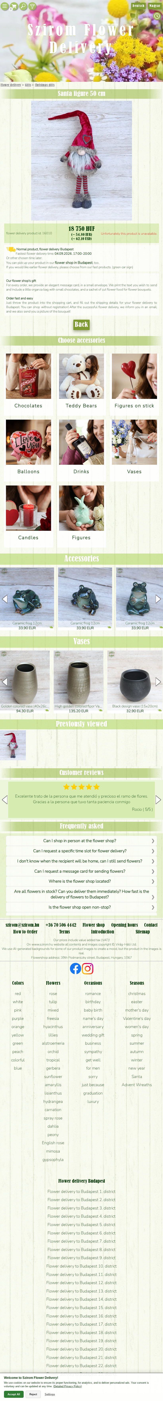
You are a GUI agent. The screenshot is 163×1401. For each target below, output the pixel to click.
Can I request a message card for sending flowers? (79, 871)
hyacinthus (53, 1026)
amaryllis (53, 1085)
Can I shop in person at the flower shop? (79, 840)
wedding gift (93, 1035)
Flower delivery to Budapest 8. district (81, 1249)
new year (136, 1068)
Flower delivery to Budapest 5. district (81, 1224)
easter (137, 1002)
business (93, 1043)
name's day (93, 1018)
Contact (150, 925)
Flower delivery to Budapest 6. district (81, 1233)
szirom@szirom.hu (22, 925)
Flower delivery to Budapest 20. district (81, 1349)
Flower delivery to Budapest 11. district (81, 1274)
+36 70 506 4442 (61, 925)
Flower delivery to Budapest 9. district (81, 1258)
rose (53, 993)
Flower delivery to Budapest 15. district (81, 1307)
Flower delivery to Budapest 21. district (81, 1357)
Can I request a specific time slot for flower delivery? (79, 851)
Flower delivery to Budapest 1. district (81, 1191)
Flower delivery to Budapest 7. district (81, 1241)
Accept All (14, 1394)
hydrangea (53, 1101)
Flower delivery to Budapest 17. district (81, 1324)
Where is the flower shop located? (80, 881)
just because (93, 1085)
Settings (50, 1394)
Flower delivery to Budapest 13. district (81, 1291)
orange (18, 1026)
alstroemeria (53, 1043)
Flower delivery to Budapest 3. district (81, 1208)
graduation (93, 1093)
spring (137, 1035)
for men (93, 1068)
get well (93, 1060)
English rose (53, 1143)
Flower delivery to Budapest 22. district (81, 1365)
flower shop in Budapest (74, 262)
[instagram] (88, 969)
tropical (53, 1060)
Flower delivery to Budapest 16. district (81, 1316)
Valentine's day (137, 1018)
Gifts (28, 85)
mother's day (136, 1010)
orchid (53, 1051)
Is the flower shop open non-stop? (80, 907)
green (18, 1043)
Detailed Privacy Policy (67, 1386)
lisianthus (53, 1093)
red (18, 993)
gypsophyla (53, 1159)
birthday (93, 1002)
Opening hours (124, 925)
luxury (93, 1101)
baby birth (93, 1010)
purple (18, 1018)
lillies (53, 1035)
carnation (53, 1109)
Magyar (154, 6)
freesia (53, 1018)
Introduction (102, 932)
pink (18, 1010)
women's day (137, 1026)
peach (17, 1051)
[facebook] (76, 969)
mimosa (53, 1151)
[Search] (23, 6)
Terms (64, 932)
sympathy (93, 1051)
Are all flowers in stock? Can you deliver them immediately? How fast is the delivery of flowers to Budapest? (81, 894)
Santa (137, 1076)
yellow (18, 1035)
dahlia (53, 1126)
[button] (158, 599)
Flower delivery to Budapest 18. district (81, 1332)
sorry (93, 1076)
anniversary (93, 1026)
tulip (53, 1002)
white (18, 1002)
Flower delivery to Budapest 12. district (81, 1282)
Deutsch (138, 6)
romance (93, 993)
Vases (81, 642)
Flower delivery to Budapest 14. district (81, 1299)
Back (81, 325)
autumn (137, 1051)
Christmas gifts (44, 85)
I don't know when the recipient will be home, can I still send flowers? (79, 861)
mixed (53, 1010)
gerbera (53, 1068)
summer (137, 1043)
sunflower (53, 1076)
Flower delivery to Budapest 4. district (81, 1216)
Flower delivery (11, 85)
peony (53, 1134)
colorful (18, 1060)
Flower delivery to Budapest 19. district (81, 1341)
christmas (137, 993)
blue (18, 1068)
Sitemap (143, 932)
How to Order (25, 932)
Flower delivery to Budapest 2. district (81, 1199)
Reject (33, 1394)
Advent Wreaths (137, 1085)
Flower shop (93, 925)
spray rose (53, 1118)
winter (137, 1060)
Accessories (81, 559)
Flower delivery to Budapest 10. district (81, 1266)
